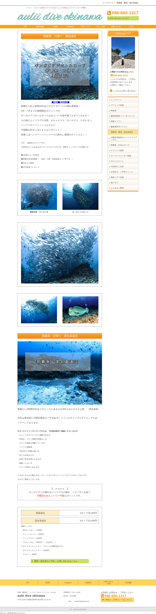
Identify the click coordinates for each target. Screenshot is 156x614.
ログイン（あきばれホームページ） (13, 613)
